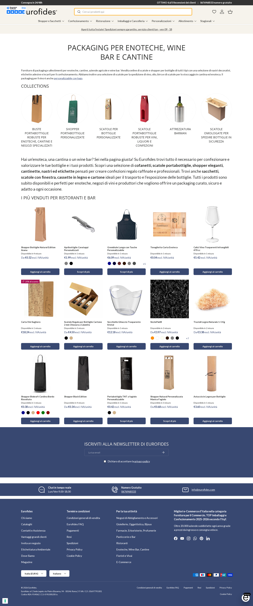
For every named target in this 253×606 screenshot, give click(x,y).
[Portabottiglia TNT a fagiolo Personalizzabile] (126, 373)
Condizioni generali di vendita (83, 518)
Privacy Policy (74, 549)
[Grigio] (66, 263)
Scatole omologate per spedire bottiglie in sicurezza (216, 135)
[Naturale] (114, 412)
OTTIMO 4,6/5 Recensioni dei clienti (176, 2)
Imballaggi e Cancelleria (131, 21)
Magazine (26, 562)
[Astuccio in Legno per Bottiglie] (213, 373)
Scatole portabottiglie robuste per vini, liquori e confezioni (144, 137)
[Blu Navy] (114, 263)
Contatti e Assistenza (33, 530)
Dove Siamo (28, 555)
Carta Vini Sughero (30, 322)
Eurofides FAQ (75, 524)
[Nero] (71, 263)
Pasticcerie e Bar (126, 536)
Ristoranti (122, 543)
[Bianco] (157, 338)
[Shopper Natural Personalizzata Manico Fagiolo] (169, 373)
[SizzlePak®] (169, 299)
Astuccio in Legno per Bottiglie (210, 396)
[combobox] (133, 11)
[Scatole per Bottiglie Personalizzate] (108, 109)
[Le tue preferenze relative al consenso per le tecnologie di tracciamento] (5, 601)
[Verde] (43, 412)
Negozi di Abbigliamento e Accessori (137, 518)
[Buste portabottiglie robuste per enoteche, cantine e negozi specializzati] (36, 109)
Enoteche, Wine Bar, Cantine (132, 549)
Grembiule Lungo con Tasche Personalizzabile (122, 248)
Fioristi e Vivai (124, 555)
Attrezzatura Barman (180, 131)
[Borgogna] (119, 263)
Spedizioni (72, 543)
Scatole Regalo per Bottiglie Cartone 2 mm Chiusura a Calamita (83, 323)
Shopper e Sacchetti (49, 21)
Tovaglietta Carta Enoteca (164, 247)
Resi (69, 536)
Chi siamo (26, 518)
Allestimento (185, 21)
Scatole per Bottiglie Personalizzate (108, 133)
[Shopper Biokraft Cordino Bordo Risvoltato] (40, 373)
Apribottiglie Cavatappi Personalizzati (76, 248)
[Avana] (71, 338)
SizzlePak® (156, 322)
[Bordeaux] (48, 412)
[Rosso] (38, 412)
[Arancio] (152, 338)
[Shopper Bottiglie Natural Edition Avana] (40, 224)
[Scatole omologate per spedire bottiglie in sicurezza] (216, 109)
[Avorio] (162, 338)
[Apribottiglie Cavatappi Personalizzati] (83, 224)
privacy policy (142, 461)
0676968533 (128, 491)
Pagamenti (73, 530)
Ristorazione (103, 21)
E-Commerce (123, 562)
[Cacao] (124, 263)
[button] (230, 12)
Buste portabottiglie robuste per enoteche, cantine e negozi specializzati (36, 137)
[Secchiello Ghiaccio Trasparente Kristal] (126, 299)
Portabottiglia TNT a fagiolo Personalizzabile (122, 398)
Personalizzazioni (161, 21)
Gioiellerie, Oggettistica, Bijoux (134, 524)
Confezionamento (78, 21)
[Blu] (109, 263)
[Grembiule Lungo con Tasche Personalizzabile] (126, 224)
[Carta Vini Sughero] (40, 299)
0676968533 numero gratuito (216, 2)
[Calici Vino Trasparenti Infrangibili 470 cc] (213, 224)
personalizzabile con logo (68, 78)
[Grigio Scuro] (134, 263)
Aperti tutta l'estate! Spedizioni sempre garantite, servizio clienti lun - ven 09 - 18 (126, 29)
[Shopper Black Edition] (83, 373)
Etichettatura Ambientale (35, 549)
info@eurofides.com (203, 489)
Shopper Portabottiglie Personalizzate (72, 133)
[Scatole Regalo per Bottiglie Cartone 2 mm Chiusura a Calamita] (83, 299)
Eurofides (32, 588)
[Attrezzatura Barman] (180, 109)
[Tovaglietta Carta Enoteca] (169, 224)
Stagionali (205, 21)
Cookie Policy (74, 555)
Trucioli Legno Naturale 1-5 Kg (209, 322)
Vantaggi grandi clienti (34, 536)
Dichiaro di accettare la (129, 461)
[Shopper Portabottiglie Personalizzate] (72, 109)
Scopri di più (83, 271)
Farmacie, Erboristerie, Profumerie (136, 530)
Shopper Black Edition (75, 396)
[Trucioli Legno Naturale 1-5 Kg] (213, 299)
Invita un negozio (31, 543)
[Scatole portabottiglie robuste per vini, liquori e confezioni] (144, 109)
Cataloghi (26, 524)
